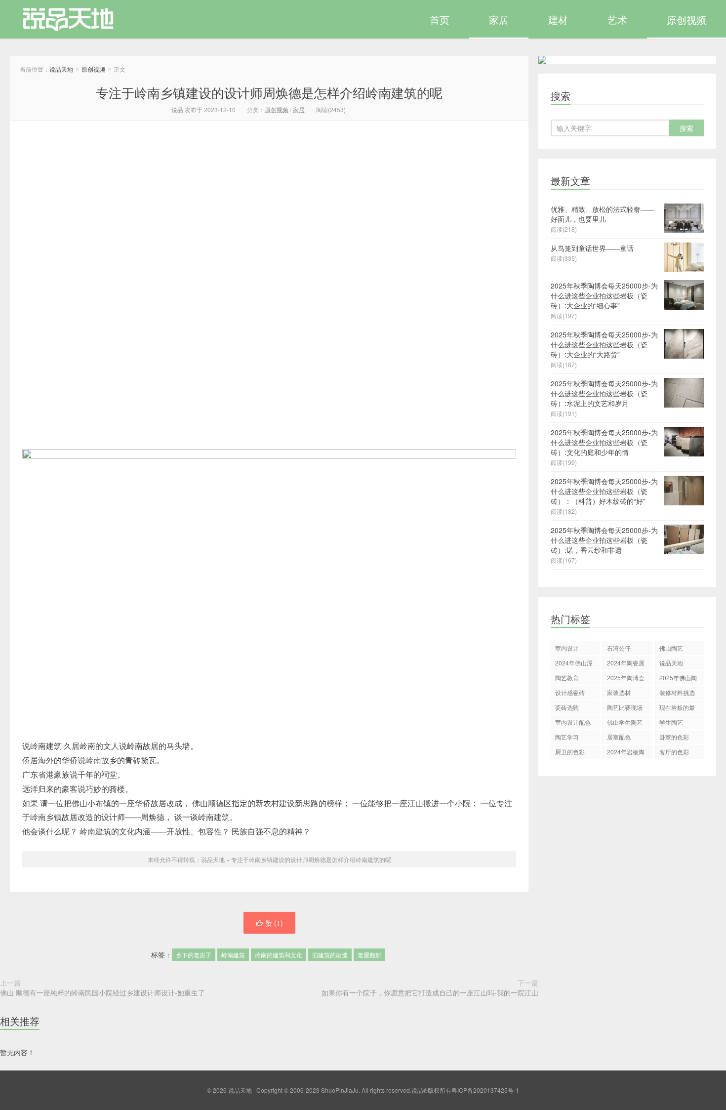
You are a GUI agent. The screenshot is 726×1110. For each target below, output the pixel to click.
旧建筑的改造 (330, 954)
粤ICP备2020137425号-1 (485, 1090)
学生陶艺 (671, 722)
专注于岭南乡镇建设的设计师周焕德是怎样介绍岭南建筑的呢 (269, 92)
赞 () (274, 923)
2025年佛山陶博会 (678, 679)
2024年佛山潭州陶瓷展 (574, 664)
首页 (439, 19)
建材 (558, 19)
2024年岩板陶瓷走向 (626, 753)
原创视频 (686, 19)
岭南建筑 (233, 954)
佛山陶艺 (671, 648)
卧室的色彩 (674, 737)
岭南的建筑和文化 (278, 954)
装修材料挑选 (677, 692)
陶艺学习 (567, 737)
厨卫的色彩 (570, 751)
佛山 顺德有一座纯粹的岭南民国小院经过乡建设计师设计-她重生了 (102, 992)
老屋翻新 (369, 954)
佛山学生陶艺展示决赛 (625, 723)
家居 (499, 19)
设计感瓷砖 (570, 692)
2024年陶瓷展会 (626, 664)
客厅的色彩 (674, 751)
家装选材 (619, 692)
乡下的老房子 (193, 954)
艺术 (617, 19)
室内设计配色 (573, 722)
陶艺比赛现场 (625, 707)
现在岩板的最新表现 (677, 708)
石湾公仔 (619, 648)
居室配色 (619, 737)
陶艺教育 (567, 677)
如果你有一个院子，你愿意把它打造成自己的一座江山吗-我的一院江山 (430, 992)
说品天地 (62, 19)
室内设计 (567, 648)
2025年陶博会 (626, 677)
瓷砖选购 (567, 707)
